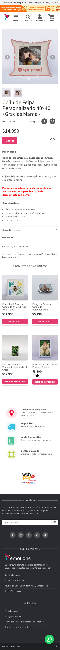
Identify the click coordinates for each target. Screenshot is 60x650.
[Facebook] (13, 535)
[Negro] (37, 375)
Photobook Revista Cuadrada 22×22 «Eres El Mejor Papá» (14, 307)
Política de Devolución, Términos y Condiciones (26, 585)
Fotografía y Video (13, 616)
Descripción (9, 151)
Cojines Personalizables (22, 254)
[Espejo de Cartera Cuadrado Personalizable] (45, 287)
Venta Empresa (36, 2)
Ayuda (55, 2)
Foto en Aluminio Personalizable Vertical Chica (14, 367)
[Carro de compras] (51, 16)
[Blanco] (34, 375)
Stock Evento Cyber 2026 (16, 627)
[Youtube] (21, 535)
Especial (15, 257)
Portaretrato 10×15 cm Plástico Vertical (44, 366)
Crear (10, 140)
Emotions (17, 557)
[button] (6, 56)
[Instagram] (52, 121)
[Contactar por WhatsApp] (49, 639)
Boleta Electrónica (13, 591)
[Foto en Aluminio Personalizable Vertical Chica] (15, 347)
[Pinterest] (37, 535)
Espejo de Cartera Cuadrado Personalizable (41, 307)
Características (11, 230)
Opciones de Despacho (14, 2)
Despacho (8, 237)
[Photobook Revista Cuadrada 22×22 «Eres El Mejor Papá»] (15, 287)
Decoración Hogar (42, 254)
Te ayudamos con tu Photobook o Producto (24, 621)
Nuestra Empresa (12, 575)
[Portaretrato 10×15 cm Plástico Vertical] (45, 347)
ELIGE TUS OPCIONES (15, 381)
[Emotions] (7, 17)
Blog (48, 2)
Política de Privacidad (14, 580)
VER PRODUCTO (15, 321)
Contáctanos (24, 246)
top (56, 646)
